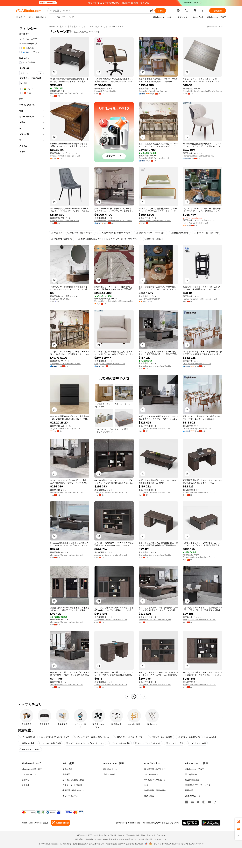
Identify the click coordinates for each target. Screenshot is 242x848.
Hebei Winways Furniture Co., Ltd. (64, 220)
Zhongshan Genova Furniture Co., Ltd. (66, 93)
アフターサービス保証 (72, 785)
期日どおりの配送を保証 (73, 780)
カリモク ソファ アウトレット (149, 743)
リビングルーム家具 (90, 26)
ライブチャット (151, 774)
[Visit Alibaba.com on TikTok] (215, 802)
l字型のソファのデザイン (63, 239)
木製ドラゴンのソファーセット (82, 233)
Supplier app (134, 823)
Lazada (121, 835)
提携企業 (189, 790)
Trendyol (151, 835)
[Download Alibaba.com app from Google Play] (211, 823)
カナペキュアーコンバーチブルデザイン (124, 239)
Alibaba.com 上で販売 (194, 769)
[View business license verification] (146, 843)
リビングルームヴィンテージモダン (152, 233)
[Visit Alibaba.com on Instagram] (203, 802)
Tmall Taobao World (107, 835)
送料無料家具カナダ (181, 233)
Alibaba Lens (27, 823)
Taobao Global (132, 835)
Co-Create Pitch (29, 774)
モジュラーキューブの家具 (162, 737)
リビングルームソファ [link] (113, 26)
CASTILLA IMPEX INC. (59, 299)
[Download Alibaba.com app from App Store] (190, 823)
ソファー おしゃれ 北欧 (121, 743)
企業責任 (25, 780)
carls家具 (212, 737)
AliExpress (81, 835)
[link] (238, 821)
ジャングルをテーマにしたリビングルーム (93, 737)
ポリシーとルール (70, 796)
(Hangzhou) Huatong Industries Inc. (198, 156)
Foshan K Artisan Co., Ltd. (105, 91)
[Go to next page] (144, 696)
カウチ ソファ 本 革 (198, 743)
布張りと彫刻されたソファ (91, 239)
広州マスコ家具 (28, 743)
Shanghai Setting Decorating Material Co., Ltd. (202, 91)
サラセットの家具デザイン (191, 737)
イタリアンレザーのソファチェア (56, 737)
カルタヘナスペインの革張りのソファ (116, 233)
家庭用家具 (72, 26)
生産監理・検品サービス (73, 790)
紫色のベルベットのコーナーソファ (130, 737)
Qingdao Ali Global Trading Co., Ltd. (65, 156)
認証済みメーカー (111, 769)
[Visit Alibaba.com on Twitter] (198, 802)
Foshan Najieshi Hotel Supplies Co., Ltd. (200, 299)
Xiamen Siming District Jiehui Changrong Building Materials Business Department (114, 301)
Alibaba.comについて (31, 763)
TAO (143, 835)
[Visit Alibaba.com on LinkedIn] (192, 802)
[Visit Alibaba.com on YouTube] (209, 802)
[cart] (187, 11)
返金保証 (66, 774)
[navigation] (32, 362)
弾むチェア (58, 233)
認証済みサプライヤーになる (198, 785)
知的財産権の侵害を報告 (155, 790)
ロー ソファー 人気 (176, 743)
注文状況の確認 (192, 780)
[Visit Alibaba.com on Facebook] (187, 802)
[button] (151, 10)
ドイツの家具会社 (29, 737)
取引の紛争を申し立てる (155, 780)
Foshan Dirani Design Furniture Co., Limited (113, 220)
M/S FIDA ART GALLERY (149, 299)
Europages (161, 835)
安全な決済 (67, 769)
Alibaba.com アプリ (152, 823)
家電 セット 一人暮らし (31, 749)
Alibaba (52, 26)
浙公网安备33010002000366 (167, 844)
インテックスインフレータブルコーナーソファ (86, 743)
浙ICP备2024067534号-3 (192, 844)
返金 (146, 785)
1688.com (92, 835)
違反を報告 (149, 796)
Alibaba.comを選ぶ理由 (32, 769)
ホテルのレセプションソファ (208, 233)
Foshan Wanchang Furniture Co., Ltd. (155, 220)
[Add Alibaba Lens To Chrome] (60, 823)
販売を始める (191, 774)
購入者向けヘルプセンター (156, 769)
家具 (61, 26)
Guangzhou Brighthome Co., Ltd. (153, 91)
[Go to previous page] (127, 696)
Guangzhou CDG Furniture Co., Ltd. (154, 158)
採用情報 (25, 785)
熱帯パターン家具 (154, 239)
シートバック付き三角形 (51, 743)
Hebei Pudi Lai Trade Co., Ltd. (195, 223)
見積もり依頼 (109, 774)
